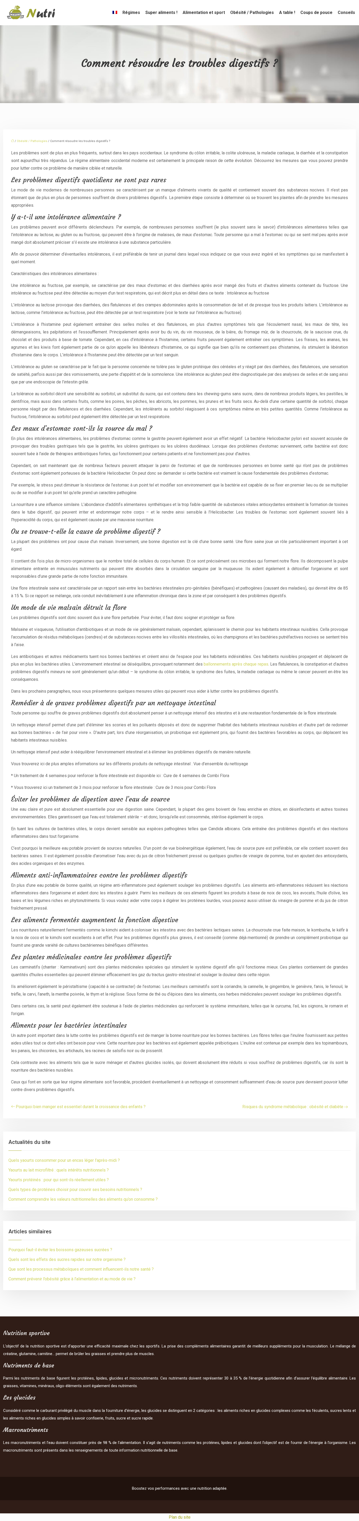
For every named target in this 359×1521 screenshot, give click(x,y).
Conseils (346, 12)
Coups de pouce (316, 12)
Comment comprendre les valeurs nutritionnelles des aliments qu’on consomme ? (83, 1199)
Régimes (131, 12)
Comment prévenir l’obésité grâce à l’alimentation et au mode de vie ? (72, 1278)
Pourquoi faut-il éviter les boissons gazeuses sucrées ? (60, 1249)
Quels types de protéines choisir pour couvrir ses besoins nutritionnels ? (75, 1189)
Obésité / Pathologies (252, 12)
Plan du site (180, 1517)
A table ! (287, 12)
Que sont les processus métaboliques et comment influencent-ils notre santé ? (81, 1269)
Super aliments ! (161, 12)
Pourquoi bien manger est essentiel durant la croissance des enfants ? (81, 1106)
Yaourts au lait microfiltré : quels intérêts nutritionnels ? (58, 1170)
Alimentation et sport (204, 12)
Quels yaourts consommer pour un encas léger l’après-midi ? (64, 1160)
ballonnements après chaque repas (236, 664)
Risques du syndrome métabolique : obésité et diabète (292, 1106)
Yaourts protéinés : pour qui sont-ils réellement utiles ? (58, 1179)
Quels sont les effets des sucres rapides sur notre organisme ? (67, 1259)
